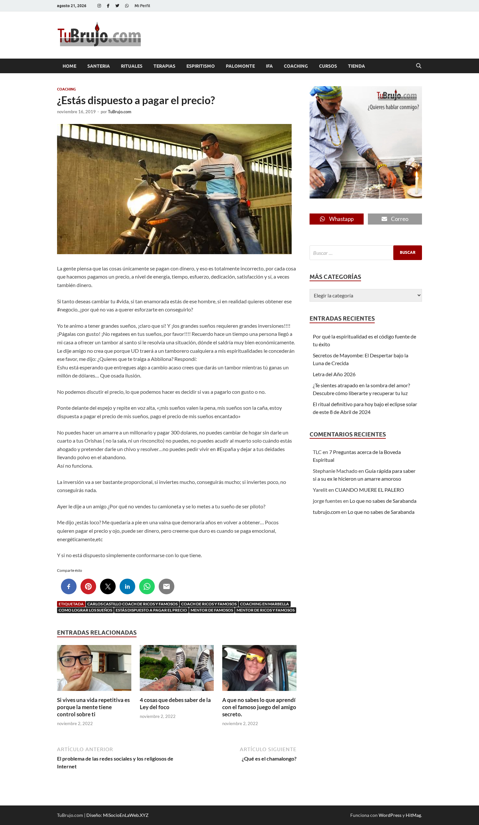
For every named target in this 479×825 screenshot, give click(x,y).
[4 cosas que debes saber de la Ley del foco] (177, 670)
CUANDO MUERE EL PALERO (369, 490)
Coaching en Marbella (264, 603)
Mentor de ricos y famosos (266, 610)
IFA (269, 66)
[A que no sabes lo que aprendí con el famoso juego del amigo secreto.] (259, 670)
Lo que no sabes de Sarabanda (383, 501)
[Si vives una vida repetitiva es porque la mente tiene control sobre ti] (94, 670)
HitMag (413, 815)
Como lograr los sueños (85, 610)
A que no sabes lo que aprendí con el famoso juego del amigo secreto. (259, 707)
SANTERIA (98, 66)
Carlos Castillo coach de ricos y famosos (132, 603)
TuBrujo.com (119, 111)
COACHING (296, 66)
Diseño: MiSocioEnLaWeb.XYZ (117, 815)
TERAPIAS (164, 66)
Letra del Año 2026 (334, 374)
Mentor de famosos (212, 610)
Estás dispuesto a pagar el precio (151, 610)
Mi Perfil (142, 5)
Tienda (356, 66)
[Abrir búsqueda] (419, 66)
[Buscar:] (366, 252)
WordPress (390, 815)
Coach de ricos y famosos (209, 603)
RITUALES (131, 66)
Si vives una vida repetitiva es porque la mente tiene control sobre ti (93, 707)
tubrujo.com (326, 512)
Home (69, 66)
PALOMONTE (240, 66)
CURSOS (328, 66)
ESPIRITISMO (200, 66)
